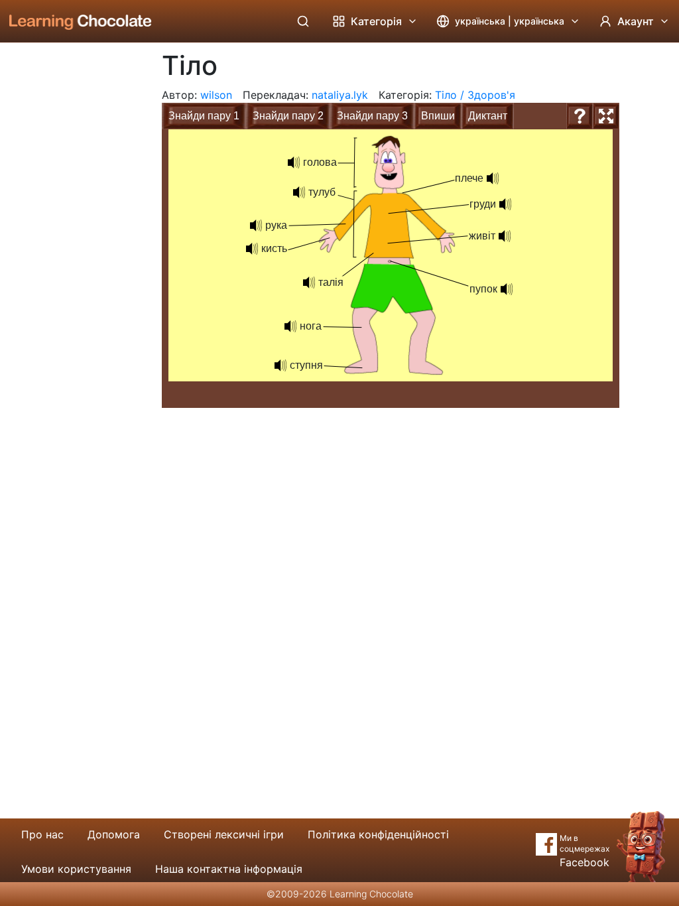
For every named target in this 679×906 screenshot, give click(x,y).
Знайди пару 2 (288, 115)
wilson (216, 94)
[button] (492, 178)
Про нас (42, 834)
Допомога (114, 834)
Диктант (487, 115)
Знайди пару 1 (203, 115)
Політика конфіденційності (378, 834)
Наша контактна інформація (228, 868)
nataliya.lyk (340, 94)
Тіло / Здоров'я (475, 94)
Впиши (438, 115)
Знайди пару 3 (372, 115)
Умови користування (76, 868)
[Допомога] (579, 116)
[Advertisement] (70, 262)
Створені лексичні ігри (224, 834)
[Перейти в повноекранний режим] (606, 116)
